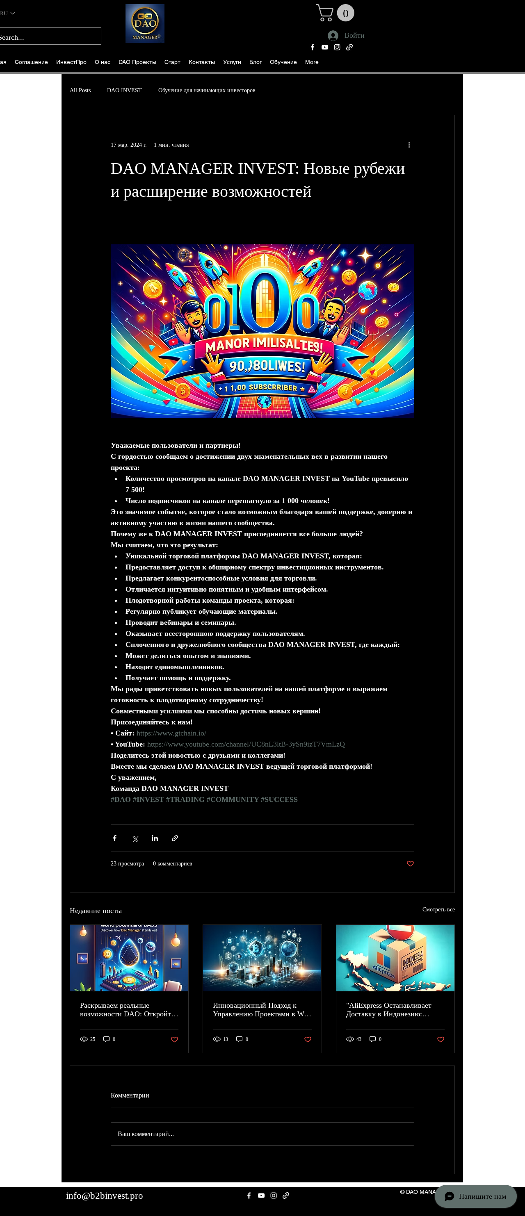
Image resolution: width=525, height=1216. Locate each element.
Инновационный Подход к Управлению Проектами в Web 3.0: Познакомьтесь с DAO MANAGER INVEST (262, 1009)
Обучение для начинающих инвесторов (207, 90)
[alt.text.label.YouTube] (325, 47)
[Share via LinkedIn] (155, 838)
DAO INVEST (124, 90)
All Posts (80, 90)
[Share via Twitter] (135, 838)
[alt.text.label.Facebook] (312, 47)
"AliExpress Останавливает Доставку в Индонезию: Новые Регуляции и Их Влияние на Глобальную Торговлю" (388, 1009)
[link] (337, 12)
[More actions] (409, 145)
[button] (137, 62)
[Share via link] (175, 838)
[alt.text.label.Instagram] (337, 47)
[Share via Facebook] (115, 838)
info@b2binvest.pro (104, 1196)
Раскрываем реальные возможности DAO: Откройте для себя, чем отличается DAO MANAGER (128, 1009)
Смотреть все (438, 909)
